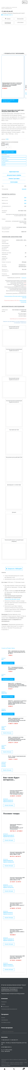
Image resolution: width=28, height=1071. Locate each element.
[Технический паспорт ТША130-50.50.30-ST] (14, 389)
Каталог (3, 1017)
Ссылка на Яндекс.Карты (8, 648)
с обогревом (20, 22)
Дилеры (3, 1004)
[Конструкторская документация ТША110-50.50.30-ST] (14, 363)
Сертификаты (4, 1019)
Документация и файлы (14, 175)
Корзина (21, 1068)
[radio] (3, 144)
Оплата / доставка (14, 178)
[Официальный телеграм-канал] (14, 11)
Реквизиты (3, 1001)
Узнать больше (7, 732)
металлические (5, 156)
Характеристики (14, 171)
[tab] (14, 171)
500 (25, 197)
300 (25, 203)
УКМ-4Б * (24, 277)
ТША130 (4, 165)
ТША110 (3, 162)
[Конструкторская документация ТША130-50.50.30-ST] (14, 415)
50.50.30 (24, 189)
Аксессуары (14, 182)
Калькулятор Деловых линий (12, 599)
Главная (8, 18)
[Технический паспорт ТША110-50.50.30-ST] (14, 338)
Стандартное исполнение (8, 23)
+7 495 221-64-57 (7, 11)
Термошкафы (20, 18)
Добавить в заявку (9, 152)
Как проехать (5, 1006)
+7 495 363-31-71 (14, 1039)
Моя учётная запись (4, 1069)
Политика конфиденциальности (9, 1009)
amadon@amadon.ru (8, 14)
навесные (4, 158)
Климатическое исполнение (9, 142)
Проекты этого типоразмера (14, 53)
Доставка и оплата (5, 1022)
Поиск (14, 1069)
